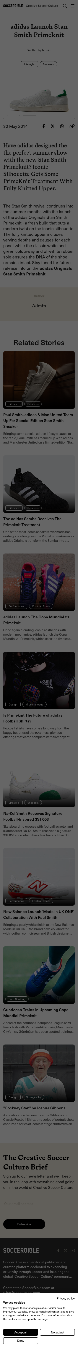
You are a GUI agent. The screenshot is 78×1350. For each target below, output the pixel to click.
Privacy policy (66, 1298)
